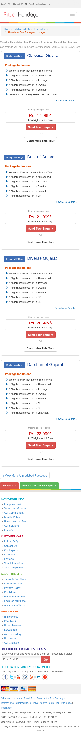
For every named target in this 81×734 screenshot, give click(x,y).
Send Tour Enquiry (40, 127)
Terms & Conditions (15, 579)
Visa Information (13, 563)
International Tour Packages (16, 702)
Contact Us (10, 546)
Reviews (9, 559)
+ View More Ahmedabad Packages (25, 475)
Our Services (11, 525)
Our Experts (11, 550)
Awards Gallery (12, 634)
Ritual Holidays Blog (15, 521)
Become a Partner (14, 596)
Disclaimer (10, 592)
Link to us (17, 698)
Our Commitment (14, 512)
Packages (6, 707)
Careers (8, 530)
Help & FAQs (11, 541)
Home (7, 29)
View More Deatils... (66, 100)
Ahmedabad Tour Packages (37, 485)
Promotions (10, 638)
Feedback (9, 554)
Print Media (10, 621)
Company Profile (13, 504)
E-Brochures (11, 616)
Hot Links (8, 485)
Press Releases (13, 625)
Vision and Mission (15, 508)
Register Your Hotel (15, 601)
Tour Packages (41, 29)
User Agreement (13, 583)
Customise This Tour (40, 141)
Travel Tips (29, 698)
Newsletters (10, 629)
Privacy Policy (12, 588)
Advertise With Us (14, 605)
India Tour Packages (54, 698)
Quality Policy (12, 517)
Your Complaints (13, 567)
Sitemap (5, 698)
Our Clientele (11, 642)
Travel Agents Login (43, 702)
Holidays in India (22, 29)
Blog (39, 698)
